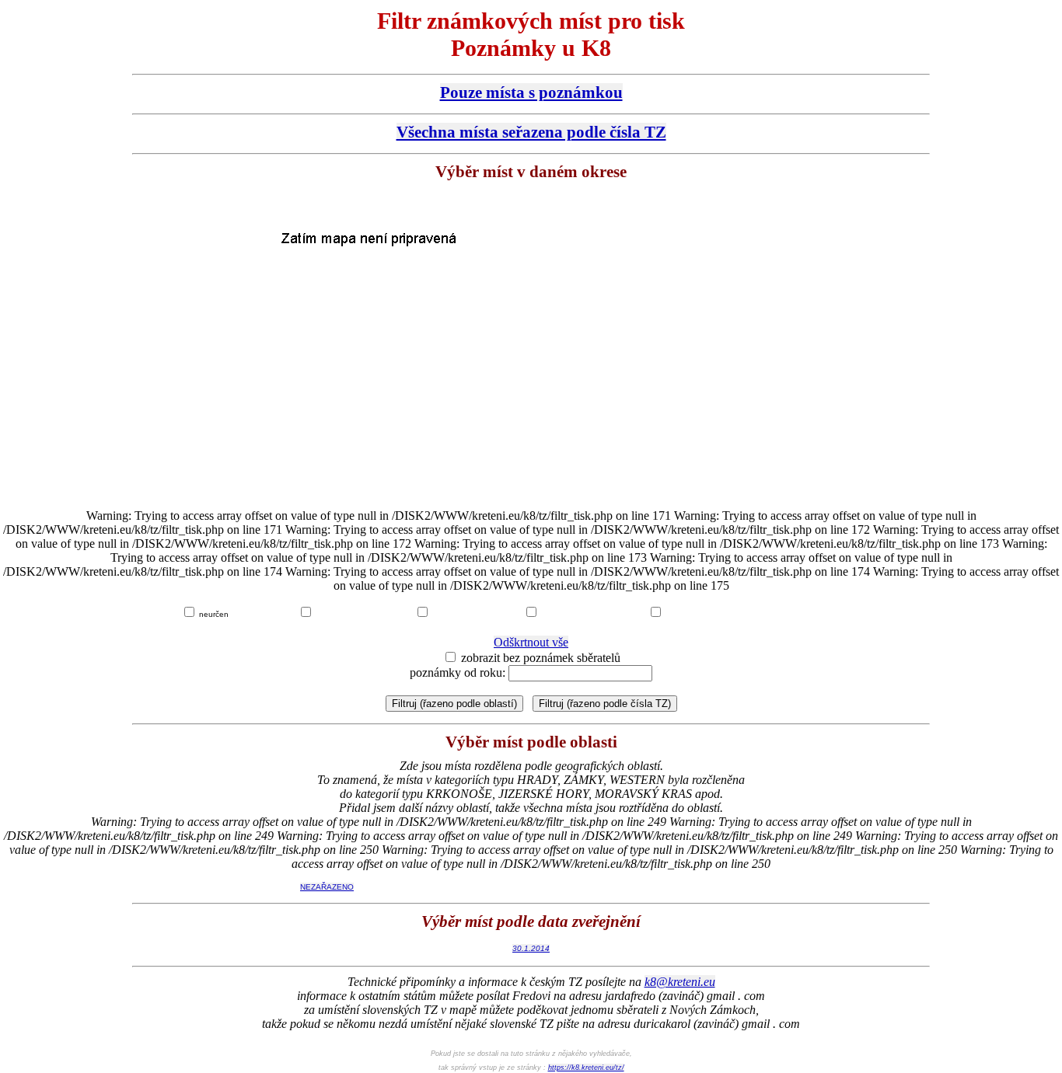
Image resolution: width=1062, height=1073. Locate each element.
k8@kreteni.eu (680, 981)
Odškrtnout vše (531, 642)
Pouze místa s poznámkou (531, 92)
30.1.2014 (531, 948)
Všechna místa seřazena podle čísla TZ (531, 132)
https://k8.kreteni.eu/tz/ (586, 1067)
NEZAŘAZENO (327, 887)
